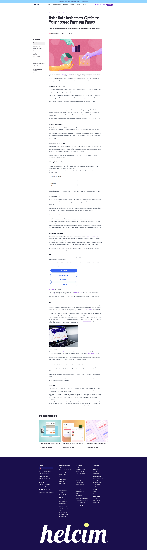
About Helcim (78, 467)
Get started (109, 4)
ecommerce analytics (87, 309)
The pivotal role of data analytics (37, 43)
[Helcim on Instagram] (49, 489)
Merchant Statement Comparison (82, 500)
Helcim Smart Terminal (63, 499)
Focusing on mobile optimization (39, 58)
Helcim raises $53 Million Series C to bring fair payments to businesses (73, 1)
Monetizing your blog (87, 321)
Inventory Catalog (62, 494)
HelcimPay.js (78, 487)
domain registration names (92, 236)
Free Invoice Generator (80, 502)
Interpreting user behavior (37, 46)
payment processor (91, 353)
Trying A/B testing (36, 56)
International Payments (63, 514)
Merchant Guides (61, 12)
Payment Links (62, 488)
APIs (76, 486)
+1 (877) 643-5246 (47, 471)
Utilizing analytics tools (37, 65)
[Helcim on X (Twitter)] (39, 489)
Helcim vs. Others (79, 508)
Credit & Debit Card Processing (65, 508)
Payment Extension (80, 484)
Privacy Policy (95, 498)
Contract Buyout (96, 484)
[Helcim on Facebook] (44, 489)
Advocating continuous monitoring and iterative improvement (37, 69)
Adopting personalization (37, 61)
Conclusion (35, 72)
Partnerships (78, 475)
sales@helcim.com (45, 473)
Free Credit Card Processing (64, 472)
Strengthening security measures (37, 54)
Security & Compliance (80, 471)
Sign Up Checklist (96, 486)
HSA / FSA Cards (62, 516)
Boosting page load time (37, 48)
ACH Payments (62, 510)
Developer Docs (79, 489)
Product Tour (95, 471)
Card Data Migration (97, 482)
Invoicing (60, 485)
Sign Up (94, 491)
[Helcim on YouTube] (42, 489)
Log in (103, 4)
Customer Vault (62, 492)
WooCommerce (79, 495)
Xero (77, 493)
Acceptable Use (96, 502)
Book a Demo (95, 469)
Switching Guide (96, 480)
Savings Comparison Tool (98, 478)
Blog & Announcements (80, 473)
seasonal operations (61, 351)
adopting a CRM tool (78, 292)
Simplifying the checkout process (39, 63)
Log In (94, 493)
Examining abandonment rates (38, 50)
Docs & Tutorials (96, 473)
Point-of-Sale (61, 481)
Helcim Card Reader (63, 501)
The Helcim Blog (52, 12)
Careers (77, 477)
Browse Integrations (80, 482)
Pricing (49, 4)
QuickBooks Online (80, 491)
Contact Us (95, 467)
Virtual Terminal (62, 483)
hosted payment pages (66, 74)
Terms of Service (96, 500)
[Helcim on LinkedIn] (46, 489)
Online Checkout (62, 487)
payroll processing (85, 98)
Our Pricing (61, 467)
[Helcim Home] (37, 5)
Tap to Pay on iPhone (63, 503)
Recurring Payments (63, 490)
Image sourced (52, 289)
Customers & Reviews (80, 469)
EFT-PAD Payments (63, 512)
